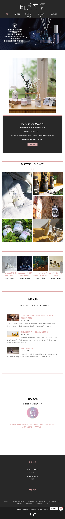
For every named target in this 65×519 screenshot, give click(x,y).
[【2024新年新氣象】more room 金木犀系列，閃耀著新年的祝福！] (13, 317)
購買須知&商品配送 (18, 501)
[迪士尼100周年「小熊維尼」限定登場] (13, 334)
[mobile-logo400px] (32, 3)
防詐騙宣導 (29, 504)
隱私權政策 (42, 501)
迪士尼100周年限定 (28, 348)
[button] (40, 16)
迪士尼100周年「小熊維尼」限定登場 (34, 332)
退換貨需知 (31, 501)
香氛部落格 (40, 504)
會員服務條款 (52, 501)
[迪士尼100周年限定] (13, 350)
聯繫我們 (6, 501)
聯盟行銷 (19, 504)
